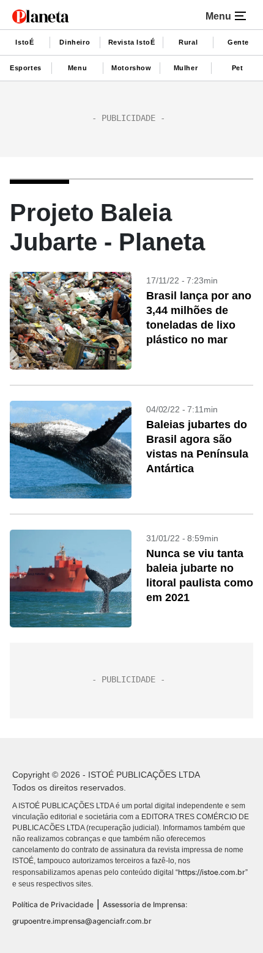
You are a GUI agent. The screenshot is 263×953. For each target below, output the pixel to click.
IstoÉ (24, 42)
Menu (77, 67)
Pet (237, 67)
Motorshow (131, 67)
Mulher (186, 67)
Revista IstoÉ (131, 42)
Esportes (26, 67)
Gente (238, 42)
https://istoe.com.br (211, 872)
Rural (188, 42)
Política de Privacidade (53, 904)
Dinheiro (74, 42)
